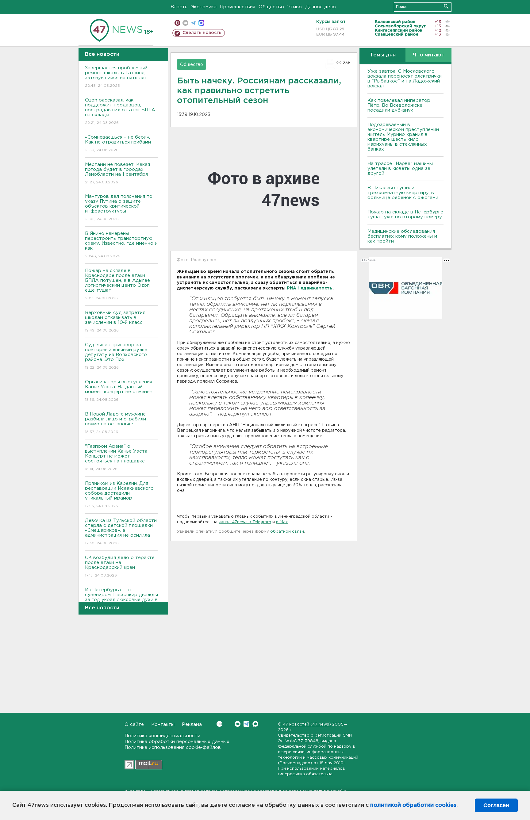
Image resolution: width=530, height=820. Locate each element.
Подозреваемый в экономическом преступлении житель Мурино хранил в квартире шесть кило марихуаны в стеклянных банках (403, 137)
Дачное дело (320, 7)
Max (255, 724)
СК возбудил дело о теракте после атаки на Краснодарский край (120, 566)
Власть (179, 7)
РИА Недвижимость (309, 288)
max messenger (201, 23)
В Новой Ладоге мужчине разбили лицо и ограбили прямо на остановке (115, 423)
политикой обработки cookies (413, 805)
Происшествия (237, 7)
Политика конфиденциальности (162, 736)
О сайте (134, 724)
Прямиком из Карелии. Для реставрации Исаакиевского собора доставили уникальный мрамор (119, 494)
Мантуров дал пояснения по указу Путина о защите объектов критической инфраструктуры (118, 207)
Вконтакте (237, 724)
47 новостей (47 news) (307, 724)
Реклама (192, 724)
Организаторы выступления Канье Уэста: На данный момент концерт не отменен (118, 390)
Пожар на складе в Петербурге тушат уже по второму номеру (405, 214)
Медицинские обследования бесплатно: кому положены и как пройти (402, 236)
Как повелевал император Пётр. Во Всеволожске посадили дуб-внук (398, 105)
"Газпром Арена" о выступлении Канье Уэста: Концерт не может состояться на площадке (116, 457)
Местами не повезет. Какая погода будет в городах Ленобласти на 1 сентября (117, 173)
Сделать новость (201, 33)
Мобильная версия (177, 23)
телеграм (193, 23)
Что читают (428, 55)
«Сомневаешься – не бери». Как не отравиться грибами (118, 143)
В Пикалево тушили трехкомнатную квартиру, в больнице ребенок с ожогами (402, 193)
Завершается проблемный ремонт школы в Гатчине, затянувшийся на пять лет (116, 76)
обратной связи (287, 531)
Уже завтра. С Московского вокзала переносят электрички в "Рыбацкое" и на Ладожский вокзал (404, 78)
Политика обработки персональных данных (177, 742)
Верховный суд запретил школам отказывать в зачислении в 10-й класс (115, 321)
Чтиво (294, 7)
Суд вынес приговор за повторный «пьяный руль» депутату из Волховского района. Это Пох (116, 356)
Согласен (496, 805)
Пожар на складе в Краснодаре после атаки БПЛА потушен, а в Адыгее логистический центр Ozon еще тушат (117, 284)
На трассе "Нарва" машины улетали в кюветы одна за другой (400, 168)
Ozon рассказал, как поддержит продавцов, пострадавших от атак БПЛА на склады (120, 111)
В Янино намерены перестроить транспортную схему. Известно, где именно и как (121, 245)
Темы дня (383, 55)
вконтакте (185, 23)
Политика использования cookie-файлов (173, 747)
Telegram (246, 724)
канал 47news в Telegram (245, 522)
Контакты (163, 724)
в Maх (282, 522)
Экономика (204, 7)
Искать (446, 6)
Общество (271, 7)
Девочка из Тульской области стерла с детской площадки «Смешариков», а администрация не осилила (121, 532)
